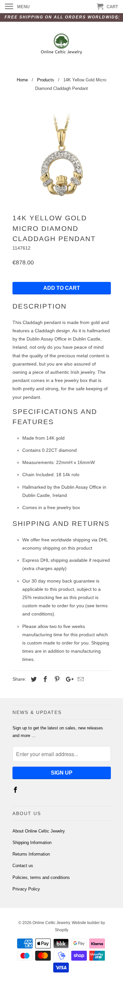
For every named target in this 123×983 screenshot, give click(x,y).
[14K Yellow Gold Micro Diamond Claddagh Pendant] (61, 154)
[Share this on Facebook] (44, 679)
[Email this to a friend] (79, 679)
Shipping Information (31, 842)
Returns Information (31, 854)
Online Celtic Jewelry (51, 922)
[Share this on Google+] (68, 679)
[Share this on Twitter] (33, 679)
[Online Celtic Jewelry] (61, 45)
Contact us (22, 865)
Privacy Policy (26, 889)
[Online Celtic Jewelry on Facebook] (16, 790)
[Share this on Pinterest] (56, 679)
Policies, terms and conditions (41, 877)
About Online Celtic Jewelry (38, 831)
